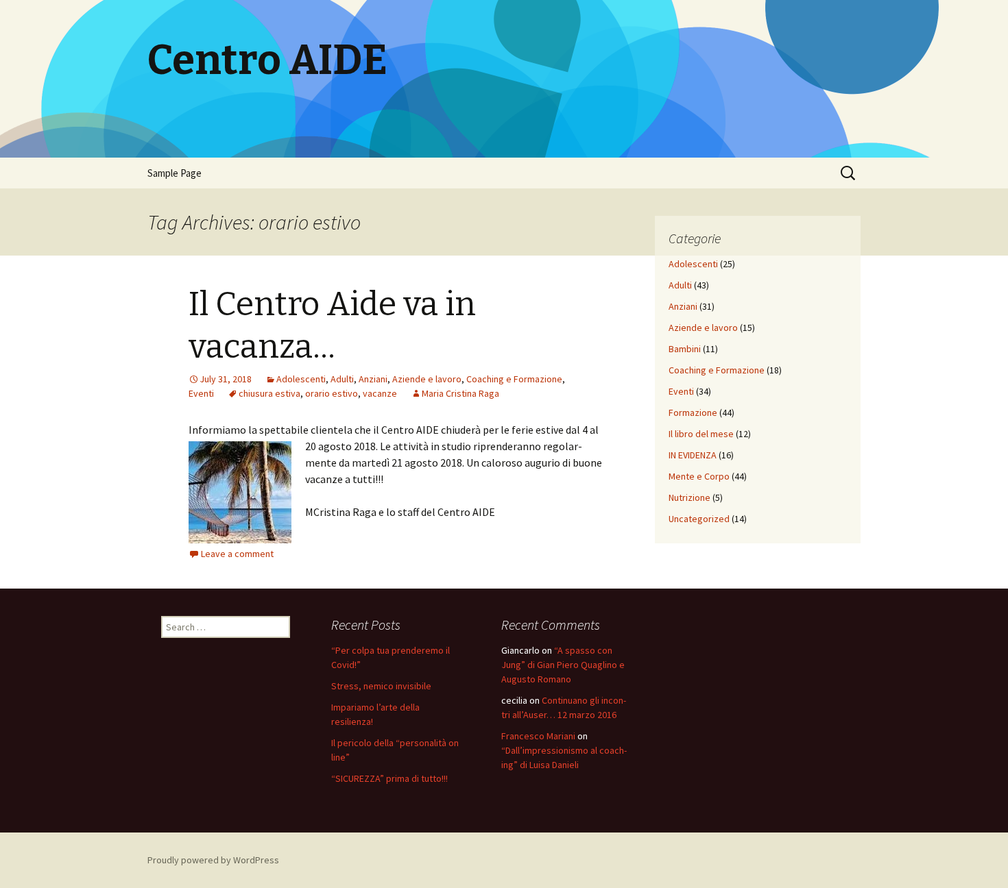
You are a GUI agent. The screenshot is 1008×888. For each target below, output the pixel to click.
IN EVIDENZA (693, 455)
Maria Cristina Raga (460, 393)
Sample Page (174, 173)
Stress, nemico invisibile (381, 686)
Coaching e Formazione (514, 379)
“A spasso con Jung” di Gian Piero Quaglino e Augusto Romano (563, 664)
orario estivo (331, 393)
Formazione (693, 412)
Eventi (201, 393)
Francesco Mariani (538, 736)
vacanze (380, 393)
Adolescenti (301, 379)
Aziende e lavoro (426, 379)
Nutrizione (689, 497)
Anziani (373, 379)
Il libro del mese (701, 434)
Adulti (342, 379)
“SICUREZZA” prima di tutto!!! (389, 778)
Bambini (685, 349)
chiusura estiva (269, 393)
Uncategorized (699, 519)
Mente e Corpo (699, 476)
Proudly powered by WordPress (213, 860)
